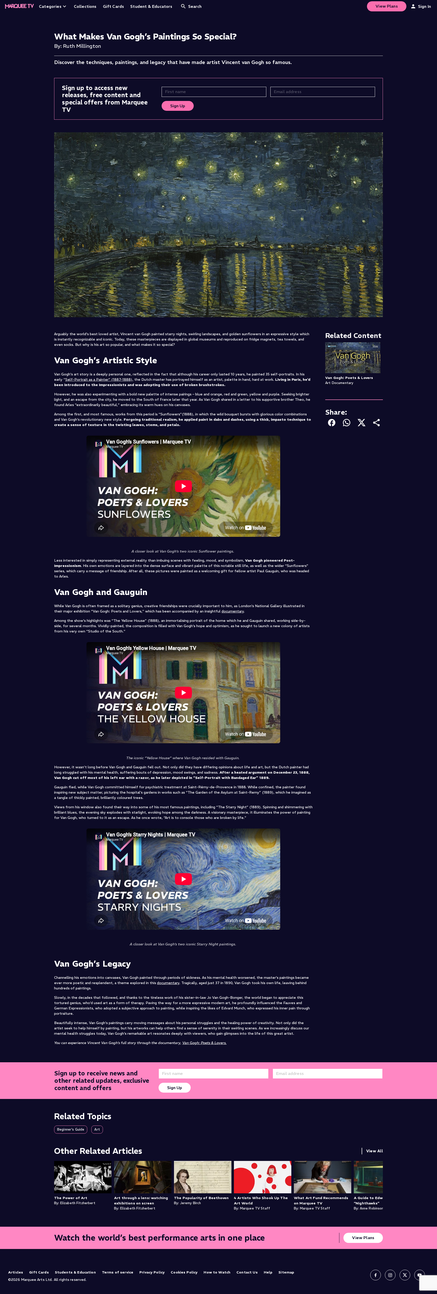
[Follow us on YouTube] (419, 1275)
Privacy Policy (152, 1272)
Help (268, 1272)
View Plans (387, 6)
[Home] (19, 6)
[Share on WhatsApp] (346, 422)
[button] (70, 1130)
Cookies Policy (184, 1272)
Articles (15, 1272)
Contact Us (247, 1272)
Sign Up (177, 105)
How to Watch (217, 1272)
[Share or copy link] (376, 422)
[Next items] (378, 1187)
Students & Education (75, 1272)
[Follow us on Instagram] (390, 1275)
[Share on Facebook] (331, 422)
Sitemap (286, 1272)
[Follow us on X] (405, 1275)
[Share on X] (361, 422)
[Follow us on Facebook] (375, 1275)
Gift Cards (39, 1272)
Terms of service (117, 1272)
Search (195, 6)
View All (374, 1151)
